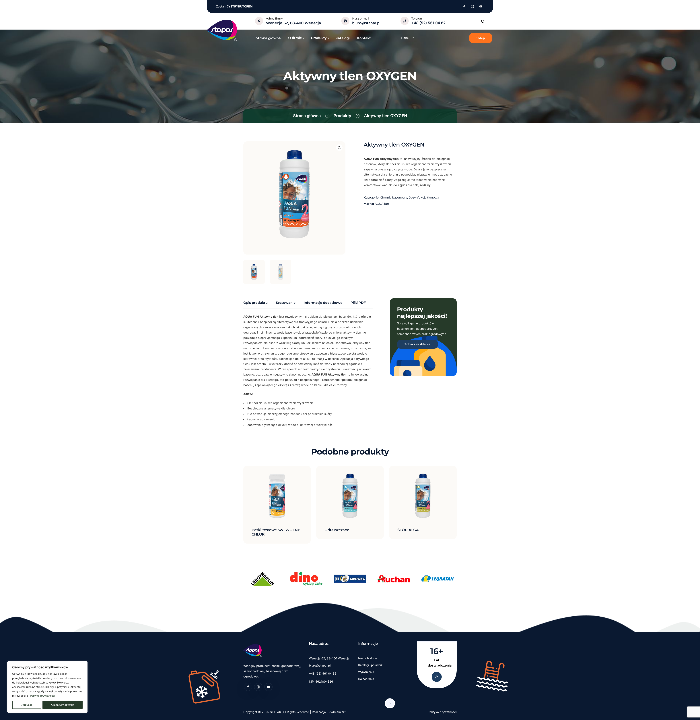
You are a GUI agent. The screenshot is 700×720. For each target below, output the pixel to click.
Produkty (342, 115)
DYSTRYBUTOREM (239, 6)
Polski (405, 38)
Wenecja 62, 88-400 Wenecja (293, 23)
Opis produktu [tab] (255, 303)
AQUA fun (382, 203)
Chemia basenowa (393, 197)
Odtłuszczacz (336, 530)
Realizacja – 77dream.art (329, 712)
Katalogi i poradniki (370, 665)
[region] (47, 687)
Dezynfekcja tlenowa (424, 197)
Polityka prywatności (42, 695)
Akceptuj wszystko (62, 704)
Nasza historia (367, 658)
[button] (339, 147)
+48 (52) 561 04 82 (428, 23)
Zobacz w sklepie (417, 344)
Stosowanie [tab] (285, 303)
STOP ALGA (408, 530)
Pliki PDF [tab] (358, 303)
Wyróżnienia (366, 672)
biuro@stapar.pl (366, 23)
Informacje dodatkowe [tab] (323, 303)
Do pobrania (366, 679)
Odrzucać (26, 704)
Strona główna (307, 115)
